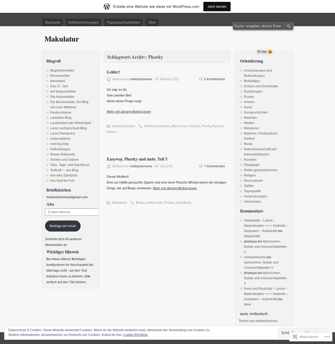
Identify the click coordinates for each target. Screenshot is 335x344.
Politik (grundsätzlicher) (260, 170)
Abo (50, 204)
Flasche (194, 126)
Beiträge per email (63, 226)
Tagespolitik (252, 191)
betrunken (163, 126)
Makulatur (61, 38)
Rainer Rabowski (62, 154)
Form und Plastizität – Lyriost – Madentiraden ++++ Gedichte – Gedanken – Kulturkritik (266, 294)
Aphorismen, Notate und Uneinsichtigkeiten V (265, 247)
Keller (150, 203)
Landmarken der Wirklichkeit (70, 123)
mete (159, 203)
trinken (111, 132)
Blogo (140, 203)
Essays (249, 97)
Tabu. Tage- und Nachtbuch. (70, 165)
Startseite (52, 22)
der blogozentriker (63, 91)
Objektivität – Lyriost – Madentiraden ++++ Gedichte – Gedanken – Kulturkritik (266, 226)
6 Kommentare (214, 79)
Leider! (113, 72)
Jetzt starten (217, 6)
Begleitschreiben (62, 70)
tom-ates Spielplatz (63, 175)
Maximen (250, 118)
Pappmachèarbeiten (123, 22)
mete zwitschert (253, 313)
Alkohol (149, 126)
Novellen (250, 160)
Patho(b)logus (60, 149)
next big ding (59, 144)
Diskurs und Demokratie (261, 86)
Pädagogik (251, 165)
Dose (183, 126)
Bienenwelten (60, 76)
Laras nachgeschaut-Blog (68, 128)
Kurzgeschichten (256, 112)
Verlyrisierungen (123, 126)
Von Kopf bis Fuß (62, 180)
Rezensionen (253, 180)
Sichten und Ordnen (64, 160)
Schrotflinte (183, 203)
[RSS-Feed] (264, 51)
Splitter (249, 186)
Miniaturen (119, 203)
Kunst (248, 107)
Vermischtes (252, 201)
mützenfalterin (60, 139)
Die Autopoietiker (62, 97)
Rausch (218, 126)
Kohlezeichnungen (83, 22)
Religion (250, 175)
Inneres (249, 102)
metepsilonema (141, 79)
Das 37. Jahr (59, 86)
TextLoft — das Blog (64, 170)
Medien (249, 123)
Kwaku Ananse (60, 112)
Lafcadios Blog (60, 118)
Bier (175, 126)
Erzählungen (253, 91)
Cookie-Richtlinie (135, 335)
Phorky (206, 126)
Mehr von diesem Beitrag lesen (129, 112)
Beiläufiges (252, 81)
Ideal (247, 304)
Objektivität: (252, 236)
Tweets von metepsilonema (258, 321)
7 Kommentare (214, 166)
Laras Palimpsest (62, 133)
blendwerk (57, 81)
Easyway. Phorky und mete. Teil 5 (137, 159)
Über (152, 22)
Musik (248, 144)
